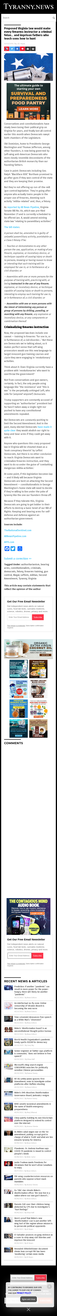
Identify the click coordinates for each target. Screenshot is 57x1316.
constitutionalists (20, 568)
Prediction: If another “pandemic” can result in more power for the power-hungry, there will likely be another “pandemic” (31, 990)
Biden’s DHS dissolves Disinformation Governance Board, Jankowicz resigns (31, 1094)
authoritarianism (30, 564)
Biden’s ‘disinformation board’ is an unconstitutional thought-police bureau (32, 1029)
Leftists (25, 575)
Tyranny (23, 578)
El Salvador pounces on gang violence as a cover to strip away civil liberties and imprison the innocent (33, 1237)
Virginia (32, 578)
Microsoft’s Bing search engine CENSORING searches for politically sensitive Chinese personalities (31, 1067)
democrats (10, 571)
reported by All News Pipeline (23, 207)
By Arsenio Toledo (31, 1126)
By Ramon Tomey (31, 1073)
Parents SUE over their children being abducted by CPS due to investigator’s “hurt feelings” (32, 1207)
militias (34, 575)
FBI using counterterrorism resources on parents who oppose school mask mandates (33, 1179)
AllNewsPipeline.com (15, 536)
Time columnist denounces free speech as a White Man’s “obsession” (32, 1018)
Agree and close (28, 1299)
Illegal (16, 575)
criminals (36, 568)
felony (20, 571)
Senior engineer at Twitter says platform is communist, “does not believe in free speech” (33, 1053)
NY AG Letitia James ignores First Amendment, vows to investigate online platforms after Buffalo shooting (32, 1081)
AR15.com (9, 542)
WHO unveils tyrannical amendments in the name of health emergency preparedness (32, 1106)
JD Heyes (21, 43)
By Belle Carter (30, 1157)
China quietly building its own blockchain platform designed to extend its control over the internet (33, 1120)
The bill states (11, 227)
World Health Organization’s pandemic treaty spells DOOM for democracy (32, 1041)
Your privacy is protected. (16, 625)
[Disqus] (28, 784)
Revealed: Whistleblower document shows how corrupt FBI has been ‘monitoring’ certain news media (31, 1251)
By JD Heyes (29, 1229)
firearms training (34, 571)
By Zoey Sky (29, 1045)
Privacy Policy (24, 1293)
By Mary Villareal (31, 1112)
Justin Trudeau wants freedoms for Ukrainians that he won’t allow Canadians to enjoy (33, 1165)
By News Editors (31, 998)
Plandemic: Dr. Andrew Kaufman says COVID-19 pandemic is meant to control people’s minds (32, 1151)
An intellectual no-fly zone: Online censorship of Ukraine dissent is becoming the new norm (30, 1006)
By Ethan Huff (29, 1059)
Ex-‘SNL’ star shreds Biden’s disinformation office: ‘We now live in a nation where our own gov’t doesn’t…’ (32, 1193)
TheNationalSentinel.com (17, 530)
